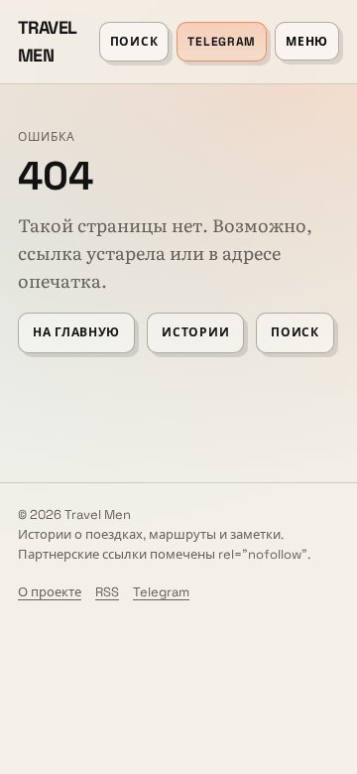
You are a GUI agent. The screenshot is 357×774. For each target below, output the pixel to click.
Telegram (221, 42)
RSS (107, 591)
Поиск (134, 42)
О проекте (49, 591)
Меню (307, 42)
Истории (195, 332)
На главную (76, 332)
